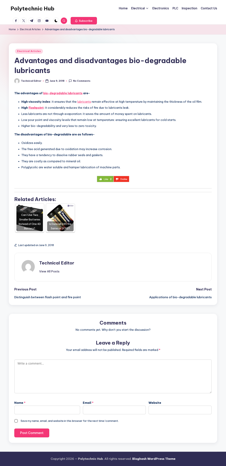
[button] (84, 20)
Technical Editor (56, 263)
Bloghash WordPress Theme (154, 459)
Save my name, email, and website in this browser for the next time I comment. (69, 421)
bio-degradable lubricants (62, 93)
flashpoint (36, 107)
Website (154, 403)
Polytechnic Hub (32, 8)
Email (88, 403)
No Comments (81, 80)
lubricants (84, 101)
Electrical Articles (29, 51)
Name (19, 403)
